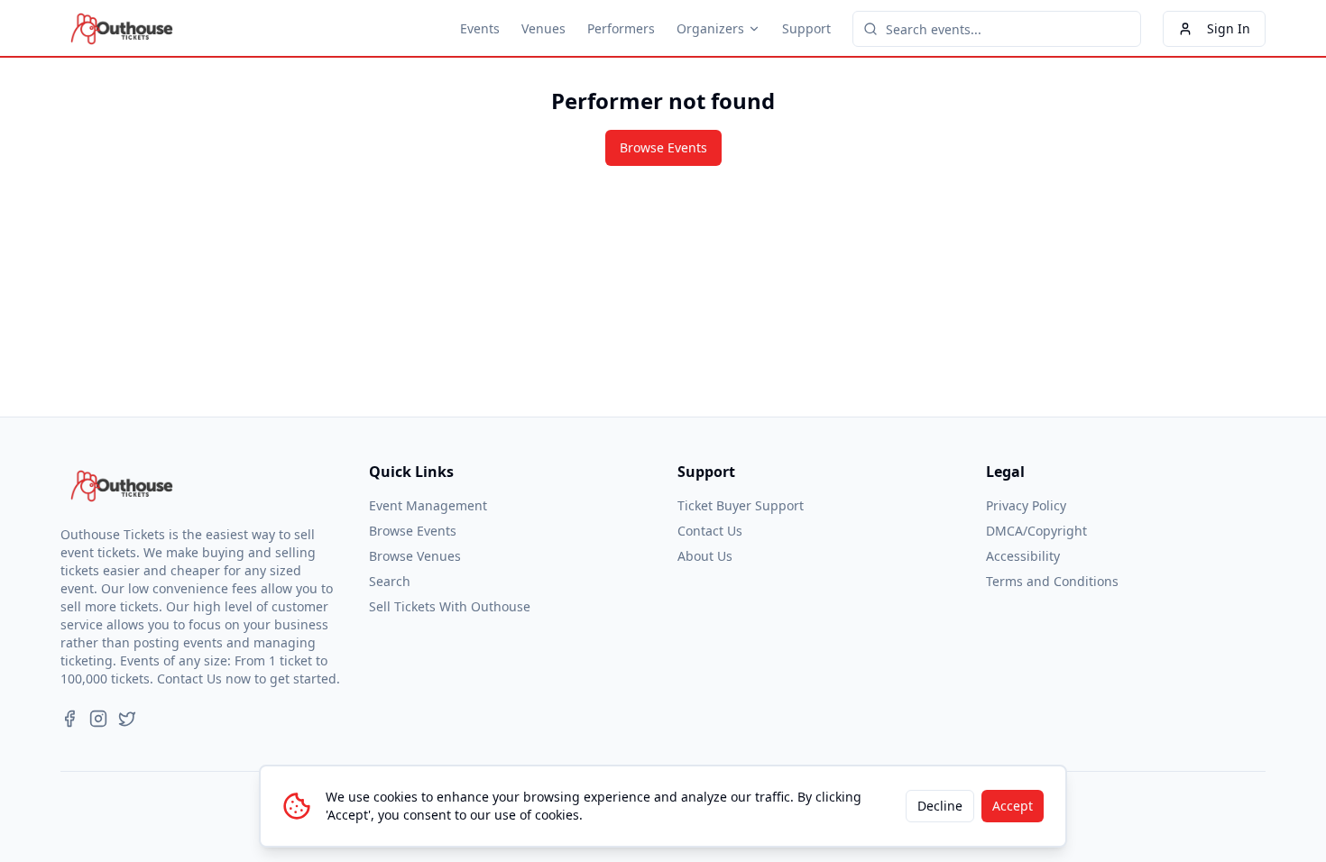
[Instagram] (98, 719)
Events (480, 28)
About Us (704, 555)
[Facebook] (69, 719)
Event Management (428, 505)
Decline (939, 805)
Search (389, 581)
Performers (621, 28)
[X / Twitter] (127, 719)
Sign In (1228, 28)
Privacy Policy (1026, 505)
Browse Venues (415, 555)
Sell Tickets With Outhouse (449, 606)
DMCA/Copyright (1036, 530)
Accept (1012, 805)
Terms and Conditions (1052, 581)
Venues (543, 28)
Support (806, 28)
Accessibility (1023, 555)
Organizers (710, 28)
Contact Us (709, 530)
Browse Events (663, 147)
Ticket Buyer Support (740, 505)
